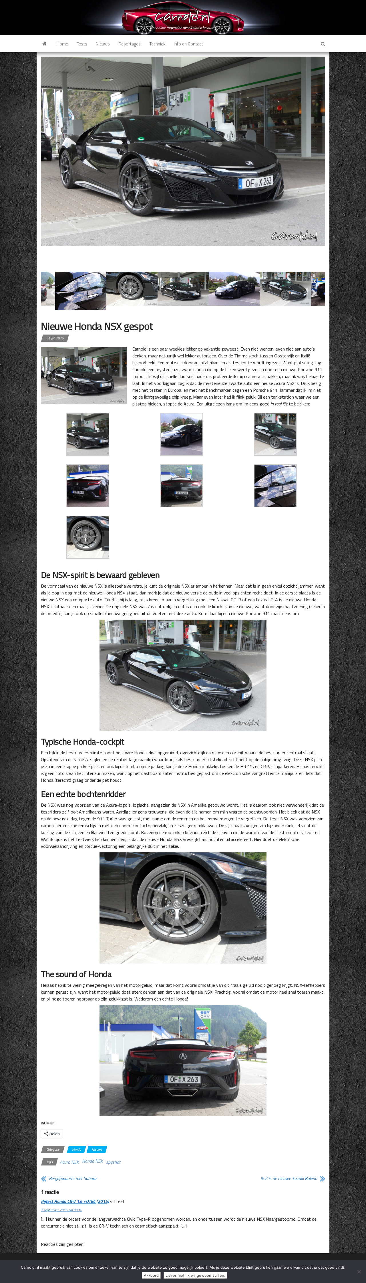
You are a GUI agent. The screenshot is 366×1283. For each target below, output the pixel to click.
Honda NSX (92, 1160)
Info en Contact (188, 43)
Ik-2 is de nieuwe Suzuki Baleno (288, 1178)
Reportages (129, 43)
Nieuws (103, 43)
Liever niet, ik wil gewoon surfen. (195, 1275)
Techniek (157, 43)
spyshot (113, 1162)
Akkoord (151, 1275)
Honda (76, 1149)
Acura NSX (69, 1162)
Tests (82, 43)
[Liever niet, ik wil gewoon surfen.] (359, 1271)
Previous (52, 293)
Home (62, 43)
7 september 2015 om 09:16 (61, 1210)
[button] (88, 434)
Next (313, 293)
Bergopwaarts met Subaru (72, 1178)
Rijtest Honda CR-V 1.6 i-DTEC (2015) (75, 1201)
